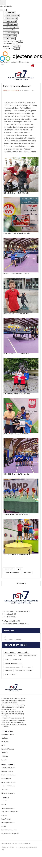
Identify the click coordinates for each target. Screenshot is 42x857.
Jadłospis (4, 789)
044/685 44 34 (8, 847)
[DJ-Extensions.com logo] (21, 56)
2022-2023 (27, 572)
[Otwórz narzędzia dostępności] (3, 2)
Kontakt (3, 826)
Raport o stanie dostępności (10, 833)
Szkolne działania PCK (8, 767)
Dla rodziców (10, 656)
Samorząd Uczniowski (8, 782)
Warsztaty (4, 756)
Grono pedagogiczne (7, 808)
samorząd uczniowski (13, 663)
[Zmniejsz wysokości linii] (17, 46)
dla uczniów (23, 652)
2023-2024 (17, 659)
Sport (19, 569)
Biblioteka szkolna (12, 667)
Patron (3, 804)
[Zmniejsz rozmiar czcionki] (14, 44)
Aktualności (9, 569)
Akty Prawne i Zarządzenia (9, 812)
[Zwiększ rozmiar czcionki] (17, 44)
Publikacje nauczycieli (8, 822)
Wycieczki (8, 670)
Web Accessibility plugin (7, 62)
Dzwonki (4, 815)
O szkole (4, 801)
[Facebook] (3, 850)
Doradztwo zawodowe (8, 775)
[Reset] (1, 10)
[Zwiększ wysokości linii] (19, 46)
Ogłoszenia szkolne (24, 670)
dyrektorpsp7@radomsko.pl (18, 624)
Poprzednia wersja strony (9, 830)
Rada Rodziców (6, 819)
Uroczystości (10, 674)
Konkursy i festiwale (11, 90)
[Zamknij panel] (5, 10)
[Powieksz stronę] (22, 41)
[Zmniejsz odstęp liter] (15, 48)
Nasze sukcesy (6, 778)
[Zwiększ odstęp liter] (18, 48)
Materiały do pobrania (8, 793)
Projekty (27, 667)
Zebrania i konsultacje (8, 786)
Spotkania (4, 738)
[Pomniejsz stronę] (19, 41)
